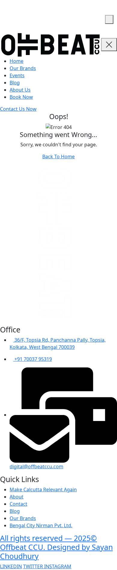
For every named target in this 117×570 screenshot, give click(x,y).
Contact (18, 504)
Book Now (21, 97)
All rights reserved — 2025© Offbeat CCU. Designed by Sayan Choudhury (56, 547)
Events (17, 75)
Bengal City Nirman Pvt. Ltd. (41, 525)
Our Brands (23, 68)
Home (16, 61)
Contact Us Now (18, 109)
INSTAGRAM (57, 566)
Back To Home (58, 156)
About (16, 496)
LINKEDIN (11, 566)
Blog (15, 82)
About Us (20, 89)
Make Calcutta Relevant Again (43, 489)
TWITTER (33, 566)
